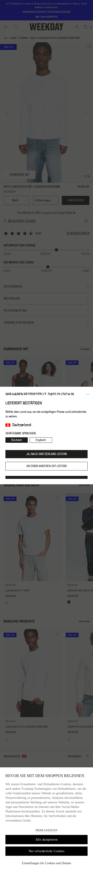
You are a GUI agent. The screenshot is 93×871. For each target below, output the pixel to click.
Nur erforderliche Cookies (47, 851)
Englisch (41, 440)
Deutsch (16, 440)
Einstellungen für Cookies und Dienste (46, 863)
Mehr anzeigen (46, 830)
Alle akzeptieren (46, 839)
